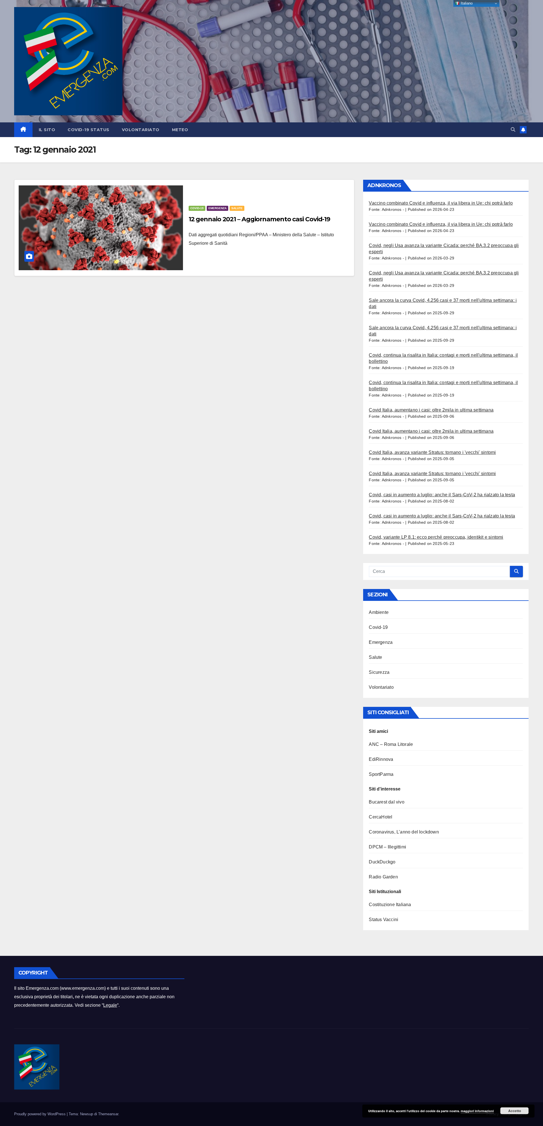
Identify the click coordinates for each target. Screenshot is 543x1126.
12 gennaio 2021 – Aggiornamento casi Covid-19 (259, 219)
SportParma (381, 774)
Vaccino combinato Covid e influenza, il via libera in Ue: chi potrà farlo (441, 203)
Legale (110, 1005)
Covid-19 (197, 208)
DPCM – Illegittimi (387, 846)
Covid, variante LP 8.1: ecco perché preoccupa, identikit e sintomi (436, 537)
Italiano (466, 3)
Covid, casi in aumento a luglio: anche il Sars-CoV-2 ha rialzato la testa (442, 494)
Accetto (514, 1110)
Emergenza (217, 208)
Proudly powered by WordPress (40, 1114)
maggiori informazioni (477, 1111)
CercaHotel (380, 817)
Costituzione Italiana (390, 904)
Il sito (47, 129)
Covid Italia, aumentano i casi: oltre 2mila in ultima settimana (431, 410)
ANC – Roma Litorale (391, 744)
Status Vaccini (383, 919)
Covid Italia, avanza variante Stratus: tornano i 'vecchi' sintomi (432, 452)
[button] (513, 129)
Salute (237, 208)
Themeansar (108, 1114)
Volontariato (141, 129)
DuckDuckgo (382, 861)
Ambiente (379, 612)
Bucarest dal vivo (386, 802)
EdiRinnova (381, 759)
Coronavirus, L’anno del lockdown (404, 832)
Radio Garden (383, 876)
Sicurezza (379, 672)
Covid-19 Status (88, 129)
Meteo (180, 129)
